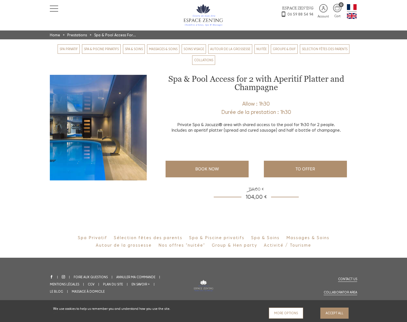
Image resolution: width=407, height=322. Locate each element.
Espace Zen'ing (297, 8)
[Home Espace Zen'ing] (203, 14)
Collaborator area (340, 292)
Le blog (56, 291)
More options (286, 313)
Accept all (334, 313)
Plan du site (113, 284)
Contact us (347, 279)
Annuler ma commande (135, 277)
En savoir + (141, 284)
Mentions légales (64, 284)
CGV (91, 284)
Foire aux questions (91, 277)
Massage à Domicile (88, 291)
